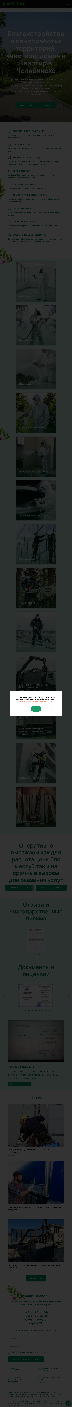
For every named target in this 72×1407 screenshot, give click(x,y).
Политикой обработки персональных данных (36, 702)
